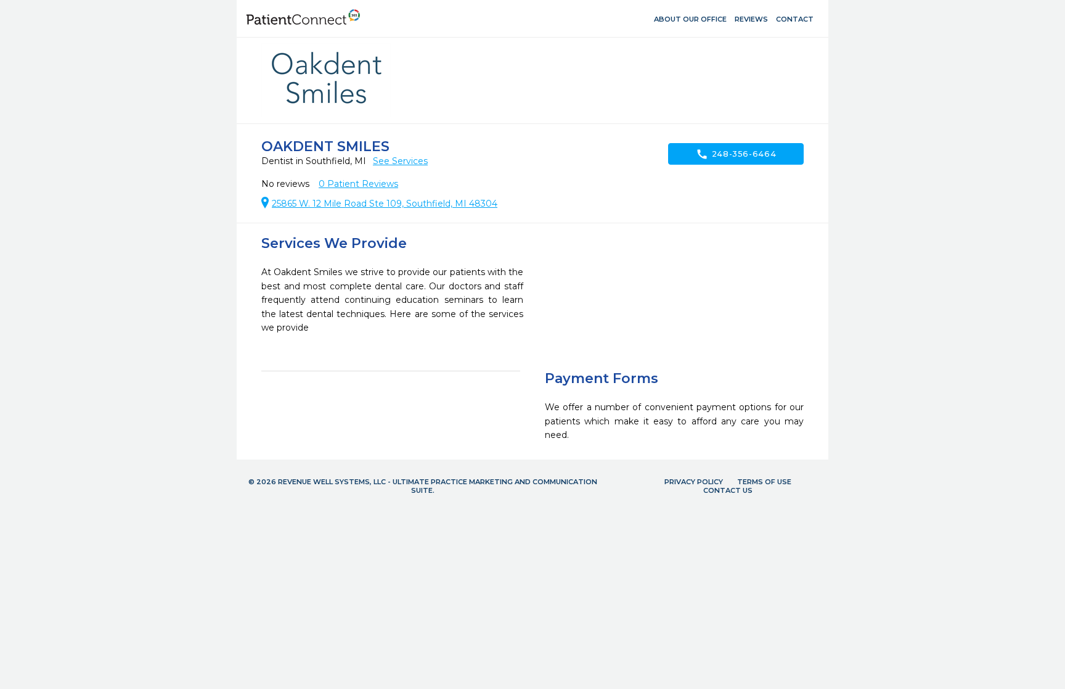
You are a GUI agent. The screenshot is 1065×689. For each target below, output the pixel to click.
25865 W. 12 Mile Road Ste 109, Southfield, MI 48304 (384, 203)
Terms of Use (764, 481)
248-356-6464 (736, 154)
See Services (400, 161)
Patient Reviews (358, 183)
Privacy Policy (693, 481)
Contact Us (728, 490)
